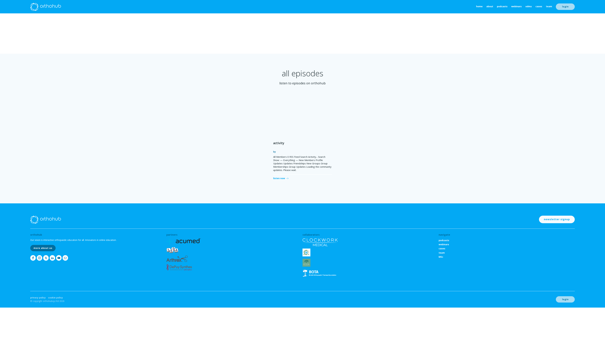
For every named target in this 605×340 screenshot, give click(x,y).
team (549, 6)
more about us (43, 247)
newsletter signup (557, 219)
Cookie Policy (55, 297)
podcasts (502, 6)
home (479, 6)
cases (539, 6)
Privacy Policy (38, 297)
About (489, 6)
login (565, 6)
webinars (516, 6)
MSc (441, 256)
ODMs (528, 6)
